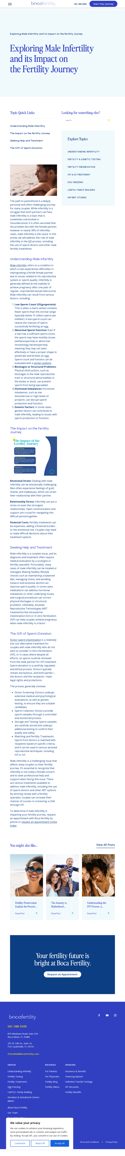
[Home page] (23, 1017)
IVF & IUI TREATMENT (79, 174)
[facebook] (99, 1015)
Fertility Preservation (81, 167)
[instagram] (115, 1015)
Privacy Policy (111, 1142)
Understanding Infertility (84, 151)
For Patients (51, 1071)
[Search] (109, 120)
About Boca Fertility (17, 1107)
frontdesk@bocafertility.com (23, 1053)
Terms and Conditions (89, 1142)
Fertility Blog (51, 1081)
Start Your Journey (103, 3)
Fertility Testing (15, 1076)
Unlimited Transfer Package (79, 1081)
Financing (70, 1065)
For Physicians (52, 1076)
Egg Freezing (75, 182)
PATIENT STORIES (77, 197)
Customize (20, 1143)
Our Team (13, 1112)
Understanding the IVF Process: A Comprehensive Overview (60, 904)
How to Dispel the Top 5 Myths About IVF (98, 904)
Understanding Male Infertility (27, 125)
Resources (50, 1065)
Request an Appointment (62, 974)
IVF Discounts (72, 1086)
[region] (39, 1134)
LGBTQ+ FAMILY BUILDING (81, 190)
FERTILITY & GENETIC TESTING (84, 159)
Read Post (20, 913)
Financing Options (74, 1076)
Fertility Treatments (17, 1081)
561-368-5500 (80, 4)
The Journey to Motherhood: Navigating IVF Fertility (23, 904)
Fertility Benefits (73, 1092)
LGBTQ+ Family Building (20, 1092)
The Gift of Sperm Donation (26, 147)
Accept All (59, 1143)
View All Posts (105, 845)
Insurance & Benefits (75, 1071)
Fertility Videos (52, 1086)
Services (12, 1065)
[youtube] (107, 1015)
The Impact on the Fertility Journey (30, 133)
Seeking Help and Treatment (26, 140)
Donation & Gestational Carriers (23, 1097)
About (11, 1101)
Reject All (40, 1143)
